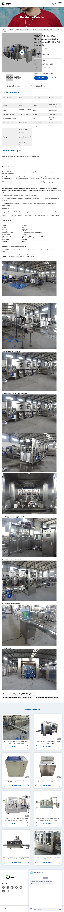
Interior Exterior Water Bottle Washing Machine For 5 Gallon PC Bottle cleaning (16, 781)
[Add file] (31, 909)
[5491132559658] (7, 891)
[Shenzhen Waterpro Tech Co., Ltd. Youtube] (20, 887)
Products (10, 29)
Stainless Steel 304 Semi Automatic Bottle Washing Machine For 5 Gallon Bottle (48, 781)
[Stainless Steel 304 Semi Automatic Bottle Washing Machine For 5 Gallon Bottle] (47, 766)
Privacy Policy (5, 908)
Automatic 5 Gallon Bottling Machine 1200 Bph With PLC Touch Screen (48, 742)
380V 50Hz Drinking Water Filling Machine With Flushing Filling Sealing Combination (47, 819)
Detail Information (13, 86)
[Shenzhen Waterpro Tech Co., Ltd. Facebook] (7, 887)
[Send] (59, 909)
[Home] (11, 879)
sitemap (13, 908)
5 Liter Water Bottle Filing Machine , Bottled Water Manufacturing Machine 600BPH (16, 858)
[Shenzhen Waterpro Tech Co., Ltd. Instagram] (12, 887)
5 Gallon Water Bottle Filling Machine (47, 697)
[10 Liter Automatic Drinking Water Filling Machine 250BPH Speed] (47, 843)
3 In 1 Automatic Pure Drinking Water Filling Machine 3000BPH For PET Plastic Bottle (16, 819)
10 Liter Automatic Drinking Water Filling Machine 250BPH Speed (48, 858)
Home (4, 30)
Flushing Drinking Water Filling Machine (23, 694)
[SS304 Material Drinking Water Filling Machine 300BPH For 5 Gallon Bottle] (16, 727)
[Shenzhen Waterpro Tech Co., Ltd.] (6, 4)
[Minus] (60, 873)
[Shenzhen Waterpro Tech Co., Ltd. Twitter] (3, 887)
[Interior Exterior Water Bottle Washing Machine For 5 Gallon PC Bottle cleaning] (16, 766)
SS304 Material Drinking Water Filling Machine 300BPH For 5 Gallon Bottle (16, 742)
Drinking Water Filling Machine (23, 29)
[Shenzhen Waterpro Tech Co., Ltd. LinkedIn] (16, 887)
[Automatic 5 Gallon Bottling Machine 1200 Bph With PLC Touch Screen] (47, 727)
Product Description (38, 86)
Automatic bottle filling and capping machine (17, 697)
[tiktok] (3, 891)
